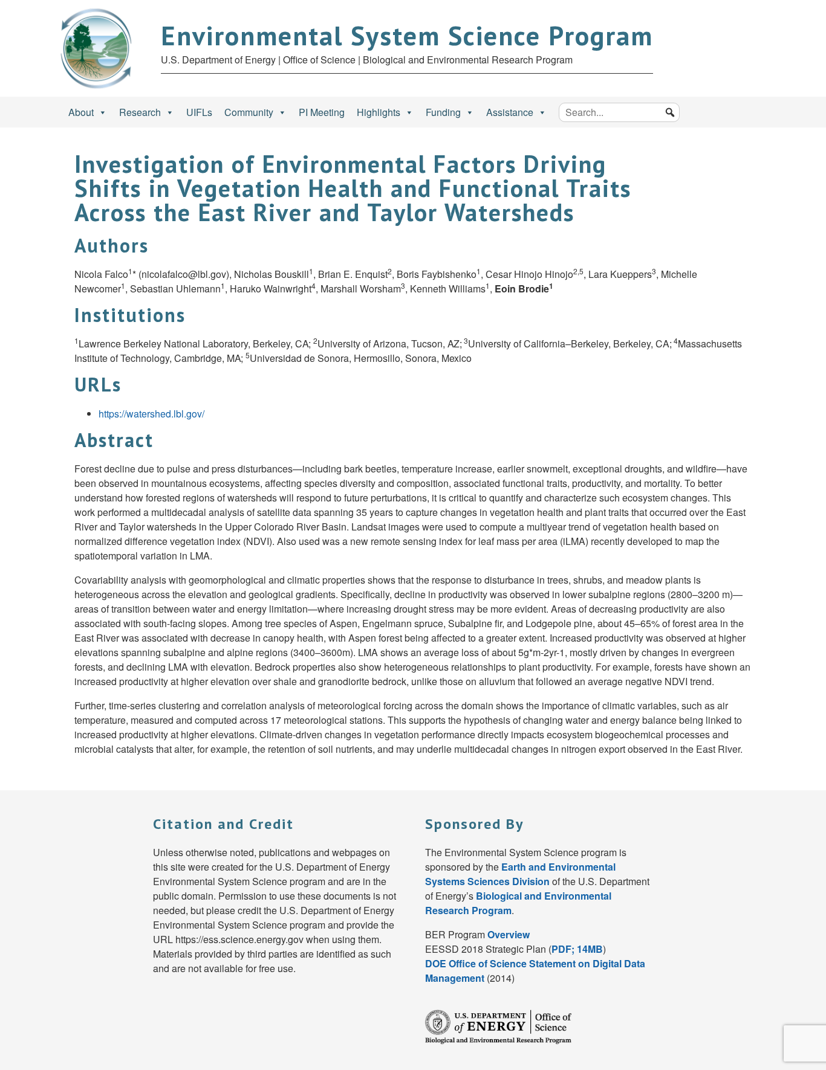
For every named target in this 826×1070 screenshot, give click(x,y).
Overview (508, 934)
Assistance (509, 112)
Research (140, 112)
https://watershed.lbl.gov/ (151, 414)
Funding (443, 112)
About (81, 112)
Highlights (378, 112)
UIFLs (199, 112)
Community (248, 112)
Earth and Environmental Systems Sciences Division (520, 874)
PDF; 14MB (577, 949)
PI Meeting (322, 112)
